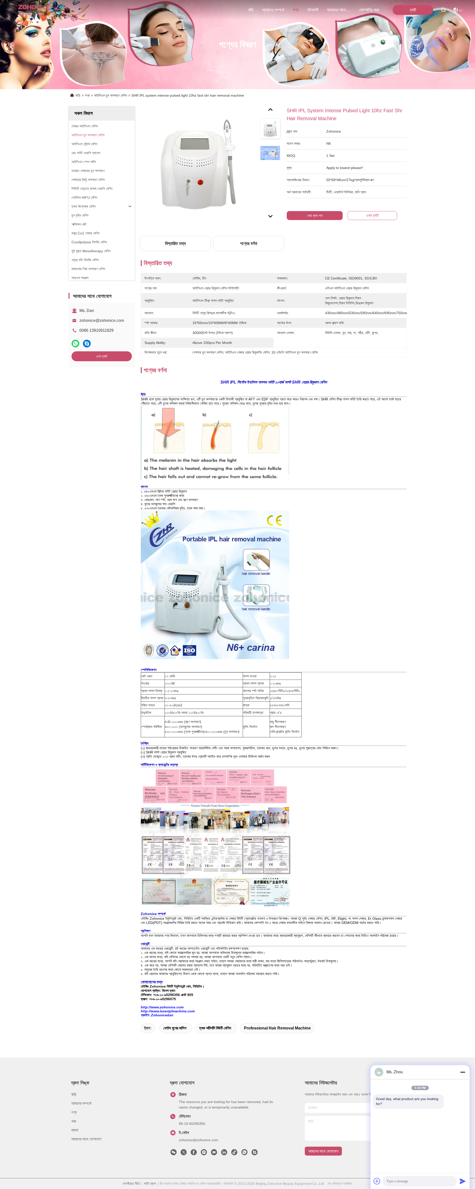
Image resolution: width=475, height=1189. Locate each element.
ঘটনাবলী (312, 9)
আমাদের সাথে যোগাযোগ (339, 9)
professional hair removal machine (277, 1028)
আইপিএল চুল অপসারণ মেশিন (110, 95)
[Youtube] (214, 1154)
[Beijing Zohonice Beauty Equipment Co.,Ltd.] (35, 10)
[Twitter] (183, 1154)
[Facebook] (193, 1154)
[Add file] (377, 1181)
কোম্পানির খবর (369, 9)
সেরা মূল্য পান (315, 215)
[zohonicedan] (254, 1154)
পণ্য (296, 9)
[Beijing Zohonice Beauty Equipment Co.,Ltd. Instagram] (203, 1154)
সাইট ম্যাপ (150, 1184)
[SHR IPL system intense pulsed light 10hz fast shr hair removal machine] (198, 164)
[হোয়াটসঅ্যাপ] (75, 343)
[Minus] (463, 1072)
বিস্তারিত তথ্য (175, 243)
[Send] (463, 1181)
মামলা (74, 1130)
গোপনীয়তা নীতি (131, 1184)
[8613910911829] (244, 1154)
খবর (73, 1121)
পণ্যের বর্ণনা (248, 243)
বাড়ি (251, 9)
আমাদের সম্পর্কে (273, 9)
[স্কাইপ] (86, 343)
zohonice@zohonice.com (101, 320)
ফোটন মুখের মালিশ (174, 1028)
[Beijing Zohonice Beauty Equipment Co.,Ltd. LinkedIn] (224, 1154)
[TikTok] (234, 1154)
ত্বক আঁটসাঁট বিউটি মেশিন (215, 1028)
